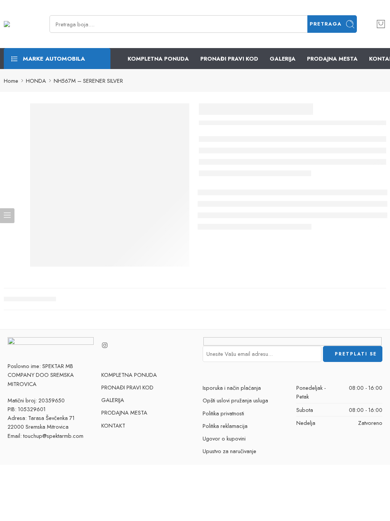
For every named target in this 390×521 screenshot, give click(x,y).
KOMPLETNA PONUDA (158, 59)
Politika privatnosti (223, 413)
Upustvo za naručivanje (229, 451)
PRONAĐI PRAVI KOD (229, 59)
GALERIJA (283, 59)
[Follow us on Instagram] (104, 345)
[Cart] (381, 24)
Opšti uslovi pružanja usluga (235, 400)
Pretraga (326, 23)
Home (11, 81)
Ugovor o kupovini (224, 438)
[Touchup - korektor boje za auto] (17, 24)
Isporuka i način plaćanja (232, 388)
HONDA (36, 81)
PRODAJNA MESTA (332, 59)
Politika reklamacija (225, 426)
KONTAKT (113, 425)
